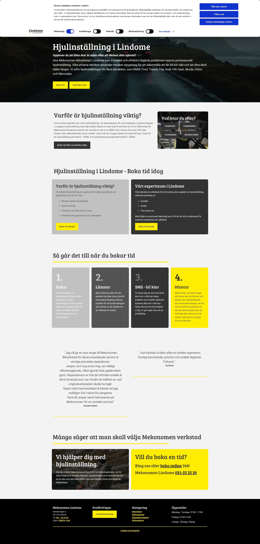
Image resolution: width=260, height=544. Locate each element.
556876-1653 (64, 520)
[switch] (97, 31)
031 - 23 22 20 (62, 518)
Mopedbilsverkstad (140, 518)
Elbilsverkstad (138, 515)
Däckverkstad (138, 520)
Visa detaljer (164, 31)
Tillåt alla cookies (219, 6)
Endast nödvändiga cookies (219, 22)
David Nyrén (169, 365)
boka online (171, 465)
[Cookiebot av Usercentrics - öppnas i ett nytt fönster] (36, 31)
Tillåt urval (219, 14)
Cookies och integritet (130, 531)
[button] (60, 85)
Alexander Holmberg (90, 406)
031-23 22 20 (186, 472)
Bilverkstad (137, 512)
